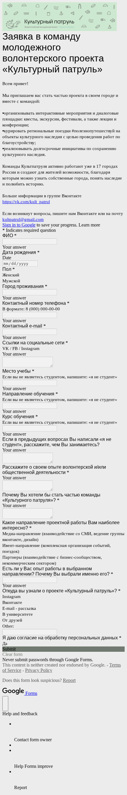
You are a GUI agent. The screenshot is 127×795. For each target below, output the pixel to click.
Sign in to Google (18, 224)
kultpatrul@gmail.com (23, 219)
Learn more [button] (89, 224)
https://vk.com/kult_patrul (26, 201)
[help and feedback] (5, 703)
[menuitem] (69, 731)
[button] (63, 649)
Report (69, 680)
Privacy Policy (38, 670)
